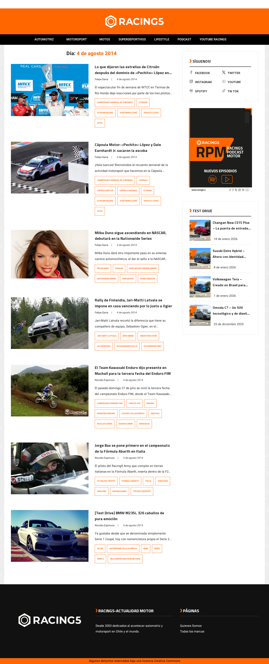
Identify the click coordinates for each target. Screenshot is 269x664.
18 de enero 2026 (225, 239)
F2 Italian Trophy (106, 481)
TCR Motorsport (142, 491)
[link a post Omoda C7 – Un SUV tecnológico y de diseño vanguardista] (200, 325)
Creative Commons (167, 661)
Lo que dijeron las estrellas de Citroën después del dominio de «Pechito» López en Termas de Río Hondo (132, 72)
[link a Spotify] (252, 4)
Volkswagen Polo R (127, 346)
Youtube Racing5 (213, 39)
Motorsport (76, 39)
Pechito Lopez (151, 112)
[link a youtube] (247, 4)
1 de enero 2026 (225, 296)
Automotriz (44, 39)
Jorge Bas (162, 481)
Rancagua (144, 423)
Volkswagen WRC (152, 346)
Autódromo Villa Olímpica (123, 548)
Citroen (143, 102)
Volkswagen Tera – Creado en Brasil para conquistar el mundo (229, 282)
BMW (145, 548)
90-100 (100, 548)
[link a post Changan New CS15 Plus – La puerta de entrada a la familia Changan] (200, 240)
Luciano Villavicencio (133, 413)
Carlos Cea (134, 403)
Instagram (203, 82)
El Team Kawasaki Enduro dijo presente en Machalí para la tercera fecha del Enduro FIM (133, 370)
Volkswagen (103, 346)
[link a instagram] (243, 4)
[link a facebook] (235, 4)
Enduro (150, 403)
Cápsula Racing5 (128, 190)
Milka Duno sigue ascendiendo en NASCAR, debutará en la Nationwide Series (130, 235)
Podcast (184, 39)
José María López (128, 112)
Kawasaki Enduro (106, 413)
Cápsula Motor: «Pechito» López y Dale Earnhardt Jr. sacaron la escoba (128, 147)
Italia (148, 481)
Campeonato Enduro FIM (109, 403)
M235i (157, 548)
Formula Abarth (130, 481)
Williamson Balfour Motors (125, 558)
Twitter (234, 73)
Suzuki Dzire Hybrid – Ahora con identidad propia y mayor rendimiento (229, 254)
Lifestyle (161, 39)
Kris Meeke (128, 335)
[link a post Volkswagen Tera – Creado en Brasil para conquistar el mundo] (200, 296)
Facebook (202, 73)
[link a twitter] (239, 4)
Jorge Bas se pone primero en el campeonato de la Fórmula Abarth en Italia (132, 448)
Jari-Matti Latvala (106, 335)
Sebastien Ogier (148, 335)
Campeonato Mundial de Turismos (115, 102)
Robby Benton (147, 278)
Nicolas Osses (104, 423)
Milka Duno (103, 268)
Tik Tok (233, 91)
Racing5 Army (126, 423)
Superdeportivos (132, 39)
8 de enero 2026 (225, 267)
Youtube (234, 82)
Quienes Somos (191, 626)
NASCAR (119, 268)
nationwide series (106, 278)
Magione (101, 491)
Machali (155, 413)
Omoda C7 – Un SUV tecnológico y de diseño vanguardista (231, 311)
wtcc (100, 123)
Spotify (201, 91)
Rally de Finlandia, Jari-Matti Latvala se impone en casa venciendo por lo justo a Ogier (133, 303)
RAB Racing (128, 278)
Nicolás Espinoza (105, 380)
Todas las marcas (192, 631)
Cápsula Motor (105, 190)
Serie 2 (100, 558)
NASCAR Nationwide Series (142, 268)
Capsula (143, 180)
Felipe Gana (101, 79)
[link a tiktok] (256, 4)
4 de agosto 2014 (127, 79)
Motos (104, 39)
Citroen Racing (105, 112)
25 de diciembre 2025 (229, 324)
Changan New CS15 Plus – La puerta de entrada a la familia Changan (232, 226)
